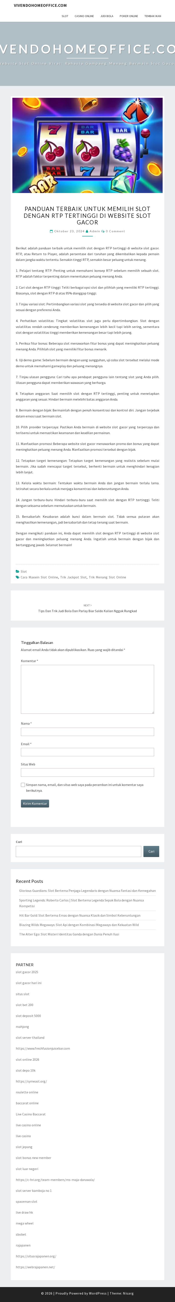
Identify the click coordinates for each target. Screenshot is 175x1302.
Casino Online (84, 16)
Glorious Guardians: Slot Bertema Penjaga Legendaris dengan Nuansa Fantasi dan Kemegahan (87, 890)
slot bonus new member (33, 1158)
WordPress (98, 1293)
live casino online (28, 1125)
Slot (65, 16)
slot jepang (24, 1147)
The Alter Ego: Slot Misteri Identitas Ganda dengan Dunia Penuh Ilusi (69, 934)
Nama (26, 723)
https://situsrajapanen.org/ (36, 1256)
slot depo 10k (25, 1070)
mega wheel (25, 1223)
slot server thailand (30, 1037)
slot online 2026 (27, 1059)
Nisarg (128, 1293)
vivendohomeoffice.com (40, 5)
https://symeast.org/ (31, 1081)
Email (26, 744)
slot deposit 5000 (28, 1016)
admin (95, 231)
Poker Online (129, 16)
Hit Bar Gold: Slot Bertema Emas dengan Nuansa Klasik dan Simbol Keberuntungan (79, 915)
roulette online (27, 1092)
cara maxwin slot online (39, 577)
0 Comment (115, 231)
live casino (23, 1136)
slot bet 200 (24, 1005)
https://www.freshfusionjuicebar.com (43, 1048)
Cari (19, 842)
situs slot (22, 994)
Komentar (29, 661)
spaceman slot (26, 1201)
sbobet (21, 1234)
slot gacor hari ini (28, 983)
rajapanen (23, 1245)
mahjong (22, 1026)
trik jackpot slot (73, 577)
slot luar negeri (27, 1169)
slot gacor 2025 (27, 972)
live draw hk (24, 1212)
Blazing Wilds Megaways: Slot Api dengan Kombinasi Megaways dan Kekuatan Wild (79, 925)
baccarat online (27, 1103)
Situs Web (28, 764)
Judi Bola (106, 16)
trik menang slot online (107, 577)
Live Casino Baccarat (31, 1114)
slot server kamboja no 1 (34, 1190)
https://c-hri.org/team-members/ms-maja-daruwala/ (55, 1180)
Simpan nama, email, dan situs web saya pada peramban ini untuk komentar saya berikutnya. (84, 788)
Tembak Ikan (152, 16)
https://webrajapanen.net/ (35, 1267)
